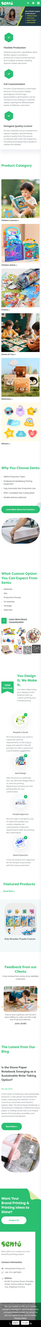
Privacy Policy (20, 1318)
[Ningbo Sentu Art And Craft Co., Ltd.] (7, 3)
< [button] (2, 1006)
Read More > (9, 891)
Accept (25, 1323)
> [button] (38, 1006)
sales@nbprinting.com (15, 1268)
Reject (15, 1323)
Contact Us (14, 1220)
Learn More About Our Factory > (20, 509)
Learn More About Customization (18, 620)
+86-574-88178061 (13, 1272)
